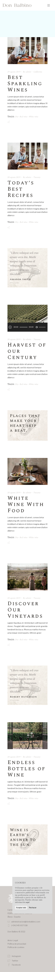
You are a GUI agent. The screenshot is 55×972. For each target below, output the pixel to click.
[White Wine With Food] (27, 471)
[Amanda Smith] (27, 267)
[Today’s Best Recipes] (27, 156)
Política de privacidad (16, 944)
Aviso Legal (12, 940)
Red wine (23, 116)
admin (28, 71)
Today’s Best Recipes (20, 189)
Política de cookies (15, 947)
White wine (33, 116)
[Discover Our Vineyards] (27, 576)
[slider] (42, 327)
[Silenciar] (37, 327)
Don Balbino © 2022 (16, 931)
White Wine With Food (25, 504)
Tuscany (37, 177)
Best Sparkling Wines (24, 83)
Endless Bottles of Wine (26, 768)
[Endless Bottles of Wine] (27, 735)
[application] (27, 327)
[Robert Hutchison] (27, 685)
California (38, 71)
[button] (42, 577)
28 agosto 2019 (13, 177)
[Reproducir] (10, 327)
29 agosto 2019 (13, 71)
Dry (16, 116)
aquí (28, 902)
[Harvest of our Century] (27, 318)
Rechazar (32, 908)
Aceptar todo (21, 908)
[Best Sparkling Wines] (27, 50)
